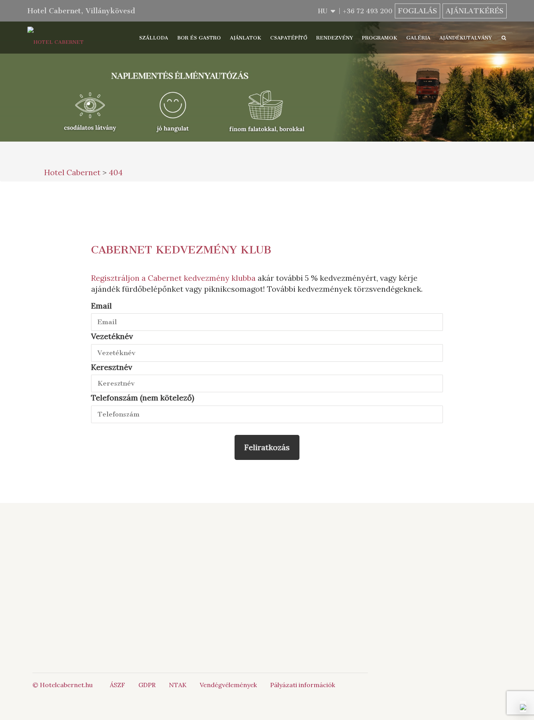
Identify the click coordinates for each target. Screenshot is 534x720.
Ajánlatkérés (475, 11)
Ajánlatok (245, 38)
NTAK (177, 685)
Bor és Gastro (199, 38)
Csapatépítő (288, 38)
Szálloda (153, 38)
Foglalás (417, 11)
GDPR (147, 685)
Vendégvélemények (228, 685)
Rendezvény (334, 38)
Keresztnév (111, 367)
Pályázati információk (302, 685)
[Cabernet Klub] (330, 598)
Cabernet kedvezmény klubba (202, 278)
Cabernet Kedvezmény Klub (181, 249)
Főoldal (130, 549)
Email (101, 306)
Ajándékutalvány (465, 38)
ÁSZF (117, 685)
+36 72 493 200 (367, 11)
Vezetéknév (112, 336)
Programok (379, 38)
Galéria (418, 38)
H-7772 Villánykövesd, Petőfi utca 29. (243, 604)
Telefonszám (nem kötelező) (142, 397)
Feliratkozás (267, 447)
